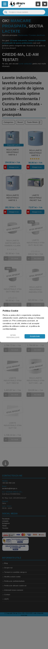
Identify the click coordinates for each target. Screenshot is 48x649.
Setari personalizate (12, 336)
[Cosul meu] (44, 4)
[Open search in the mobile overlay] (24, 12)
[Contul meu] (38, 4)
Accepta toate (35, 336)
